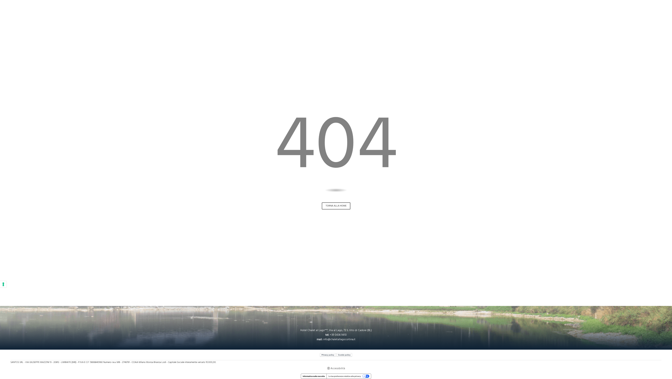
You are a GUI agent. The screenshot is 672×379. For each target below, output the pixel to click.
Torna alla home (336, 206)
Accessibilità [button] (338, 368)
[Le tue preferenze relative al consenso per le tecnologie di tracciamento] (3, 284)
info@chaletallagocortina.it (339, 339)
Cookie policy (344, 354)
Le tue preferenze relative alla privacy (344, 376)
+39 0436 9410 (338, 335)
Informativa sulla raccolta (314, 376)
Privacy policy (327, 354)
